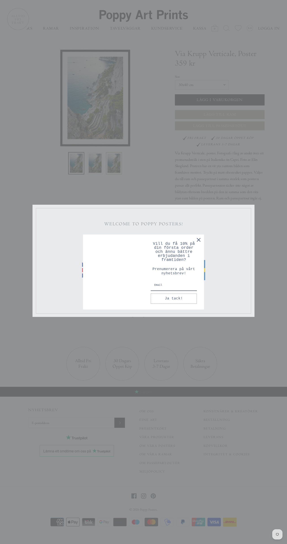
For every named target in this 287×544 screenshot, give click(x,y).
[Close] (198, 239)
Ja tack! (174, 299)
